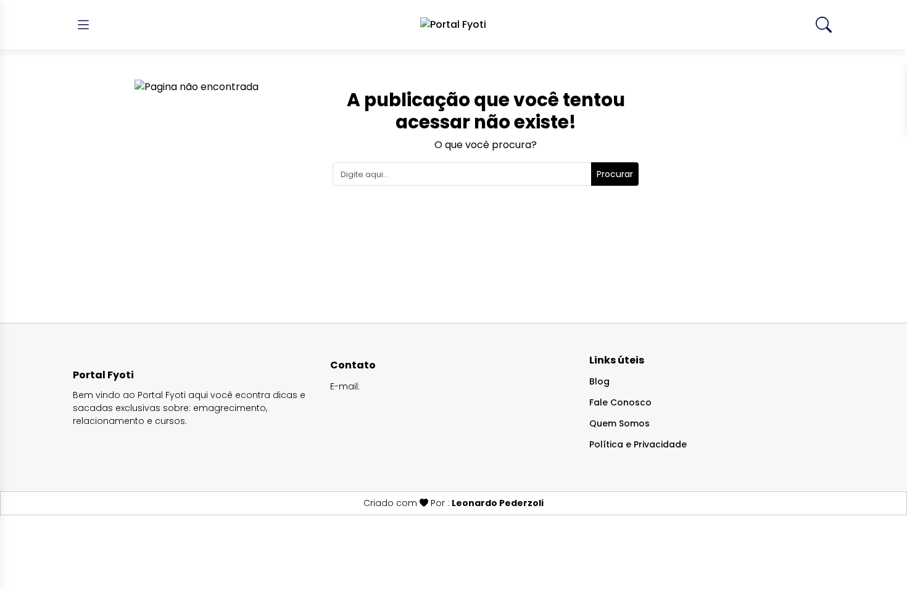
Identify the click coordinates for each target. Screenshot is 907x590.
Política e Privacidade (638, 444)
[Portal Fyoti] (453, 25)
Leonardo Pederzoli (498, 503)
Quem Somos (619, 423)
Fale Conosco (620, 402)
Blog (599, 381)
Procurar (615, 174)
